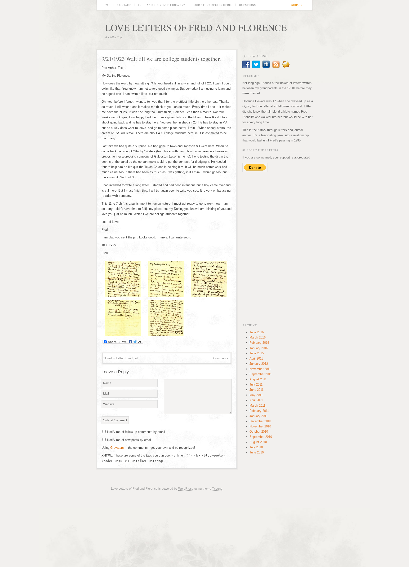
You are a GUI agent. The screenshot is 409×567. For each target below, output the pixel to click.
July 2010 (256, 447)
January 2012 (258, 363)
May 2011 (256, 395)
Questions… (249, 5)
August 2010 (258, 442)
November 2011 (260, 369)
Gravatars (117, 447)
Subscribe (299, 5)
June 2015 (256, 353)
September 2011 (260, 374)
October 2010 (258, 431)
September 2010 (260, 437)
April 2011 (256, 400)
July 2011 (255, 384)
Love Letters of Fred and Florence (196, 27)
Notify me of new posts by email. (129, 440)
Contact (124, 5)
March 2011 (257, 405)
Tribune (217, 488)
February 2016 (259, 342)
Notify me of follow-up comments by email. (136, 432)
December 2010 (260, 421)
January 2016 (258, 348)
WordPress (185, 488)
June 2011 (256, 389)
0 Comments (219, 358)
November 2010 (260, 426)
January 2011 (258, 416)
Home (106, 5)
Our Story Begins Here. (213, 5)
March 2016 (257, 337)
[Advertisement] (277, 247)
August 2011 (258, 379)
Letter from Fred (127, 358)
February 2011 (259, 411)
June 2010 (256, 452)
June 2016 (256, 332)
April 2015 (256, 358)
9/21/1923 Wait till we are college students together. (161, 58)
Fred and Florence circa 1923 (162, 5)
